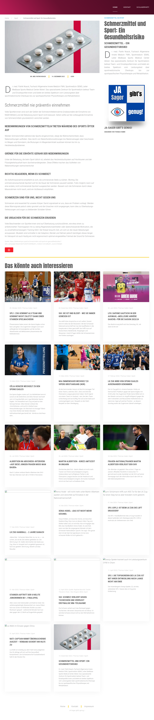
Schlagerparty (143, 7)
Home (115, 7)
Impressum (89, 706)
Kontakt (127, 7)
